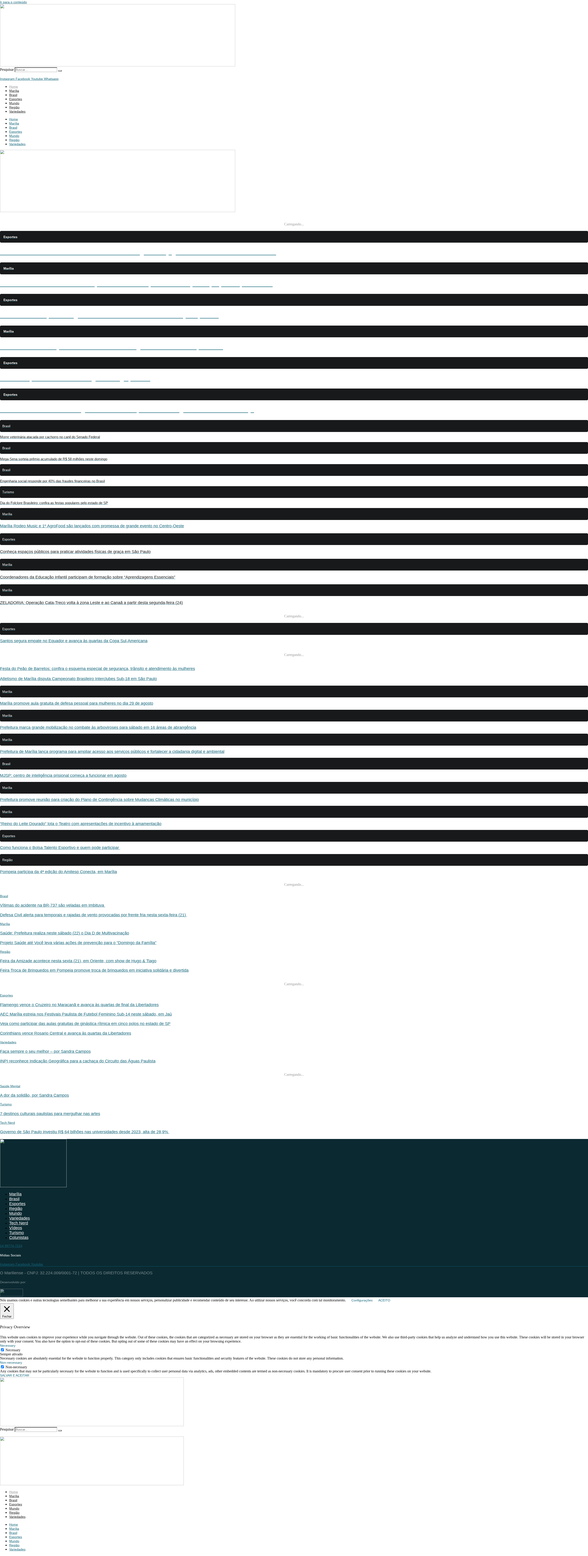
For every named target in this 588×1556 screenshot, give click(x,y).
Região (14, 107)
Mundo (14, 103)
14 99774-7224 (11, 1246)
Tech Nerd (7, 1122)
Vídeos (15, 1228)
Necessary (13, 1350)
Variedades (17, 111)
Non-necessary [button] (11, 1362)
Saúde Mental (10, 1086)
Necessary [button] (7, 1345)
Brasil (13, 95)
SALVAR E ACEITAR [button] (14, 1375)
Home (13, 86)
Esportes (15, 99)
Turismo (6, 1104)
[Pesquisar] (60, 70)
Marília (14, 91)
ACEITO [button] (384, 1300)
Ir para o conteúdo (13, 2)
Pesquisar (7, 69)
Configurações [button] (362, 1300)
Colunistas (18, 1237)
